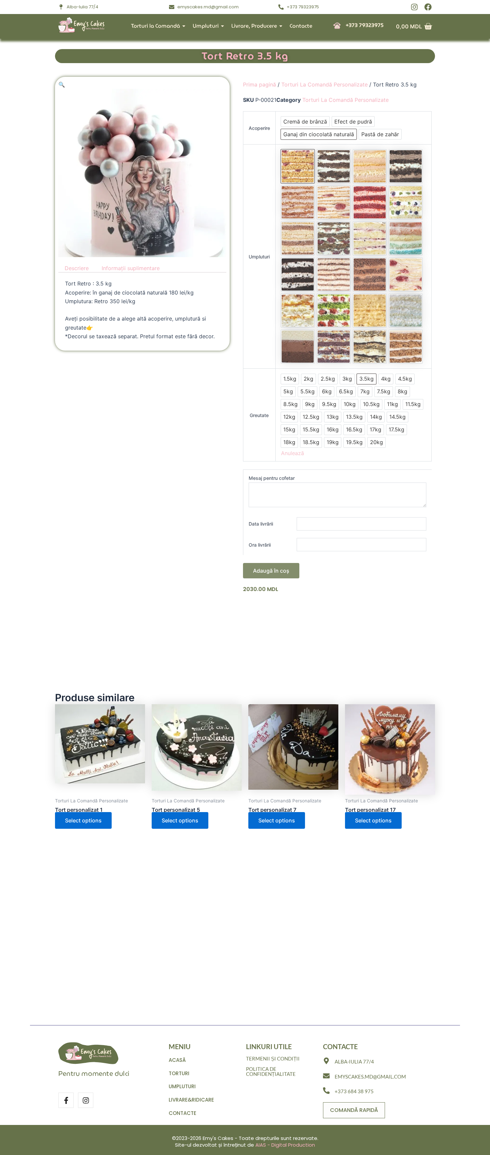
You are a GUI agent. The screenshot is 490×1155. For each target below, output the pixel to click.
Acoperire (259, 128)
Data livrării (261, 524)
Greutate (259, 415)
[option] (305, 122)
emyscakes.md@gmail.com (370, 1077)
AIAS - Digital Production (285, 1144)
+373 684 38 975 (354, 1091)
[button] (61, 84)
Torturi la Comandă (155, 26)
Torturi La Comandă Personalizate (324, 84)
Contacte (301, 26)
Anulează (292, 453)
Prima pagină (259, 84)
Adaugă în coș (271, 570)
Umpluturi (206, 26)
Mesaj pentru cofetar (272, 478)
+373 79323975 (365, 25)
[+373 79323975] (337, 26)
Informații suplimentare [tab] (131, 268)
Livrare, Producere (254, 26)
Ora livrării (260, 545)
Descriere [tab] (77, 268)
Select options (83, 820)
